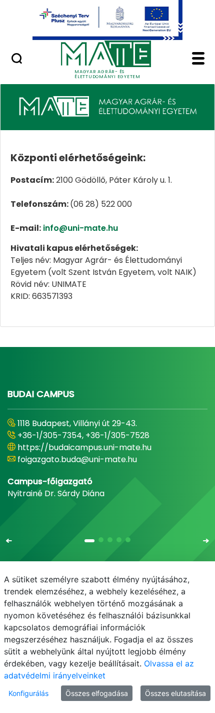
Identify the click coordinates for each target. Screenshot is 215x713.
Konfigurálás (28, 693)
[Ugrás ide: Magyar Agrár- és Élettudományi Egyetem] (107, 20)
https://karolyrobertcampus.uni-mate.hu (99, 447)
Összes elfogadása (97, 693)
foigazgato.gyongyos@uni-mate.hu (86, 459)
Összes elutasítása (175, 693)
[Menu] (198, 60)
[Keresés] (17, 60)
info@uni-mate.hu (80, 228)
